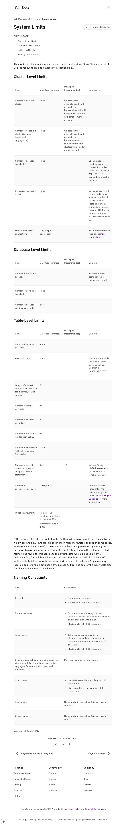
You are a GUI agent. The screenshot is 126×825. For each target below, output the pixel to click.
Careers (87, 784)
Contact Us (88, 773)
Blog (85, 779)
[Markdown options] (87, 27)
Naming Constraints (28, 54)
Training (53, 790)
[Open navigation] (108, 7)
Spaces (52, 779)
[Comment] (70, 744)
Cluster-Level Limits (27, 41)
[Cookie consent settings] (3, 821)
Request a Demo (22, 779)
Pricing (17, 784)
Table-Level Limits (26, 50)
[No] (63, 744)
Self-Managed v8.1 (23, 19)
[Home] (22, 7)
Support (18, 790)
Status (17, 796)
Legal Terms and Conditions (93, 819)
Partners (87, 790)
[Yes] (55, 744)
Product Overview (22, 773)
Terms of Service (92, 809)
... (37, 19)
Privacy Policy (74, 809)
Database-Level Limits (29, 45)
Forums (52, 773)
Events (52, 784)
